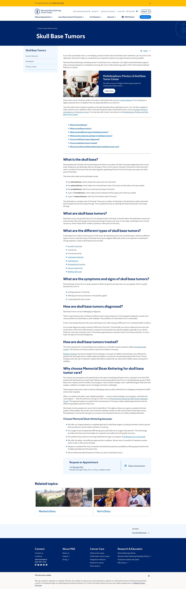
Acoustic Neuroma (32, 56)
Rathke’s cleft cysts (75, 272)
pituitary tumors (83, 112)
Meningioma (30, 61)
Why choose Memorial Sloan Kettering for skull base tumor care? (94, 147)
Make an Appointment (136, 466)
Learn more (109, 91)
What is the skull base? (78, 125)
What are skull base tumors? (81, 128)
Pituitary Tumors (31, 66)
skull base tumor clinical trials (134, 437)
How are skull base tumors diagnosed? (84, 139)
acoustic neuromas (75, 246)
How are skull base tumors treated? (83, 143)
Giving (65, 559)
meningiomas (73, 261)
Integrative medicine (97, 559)
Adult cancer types (97, 553)
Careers (65, 556)
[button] (95, 11)
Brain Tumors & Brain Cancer (48, 28)
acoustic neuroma (140, 110)
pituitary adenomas (75, 268)
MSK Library (122, 563)
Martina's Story (47, 511)
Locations (38, 556)
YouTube (44, 565)
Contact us (39, 553)
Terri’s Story (104, 511)
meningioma (68, 112)
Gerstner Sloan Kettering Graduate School (134, 556)
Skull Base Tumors (36, 50)
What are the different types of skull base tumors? (89, 132)
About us (65, 553)
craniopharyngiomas (75, 257)
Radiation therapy (70, 354)
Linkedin (46, 565)
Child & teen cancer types (99, 556)
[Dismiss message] (150, 3)
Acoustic (139, 533)
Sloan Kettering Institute (127, 553)
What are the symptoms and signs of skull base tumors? (91, 136)
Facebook (38, 565)
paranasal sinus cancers (76, 264)
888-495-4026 (58, 3)
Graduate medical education (128, 559)
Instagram (35, 565)
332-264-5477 (78, 467)
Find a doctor (95, 566)
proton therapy (126, 100)
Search (144, 11)
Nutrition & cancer (97, 563)
